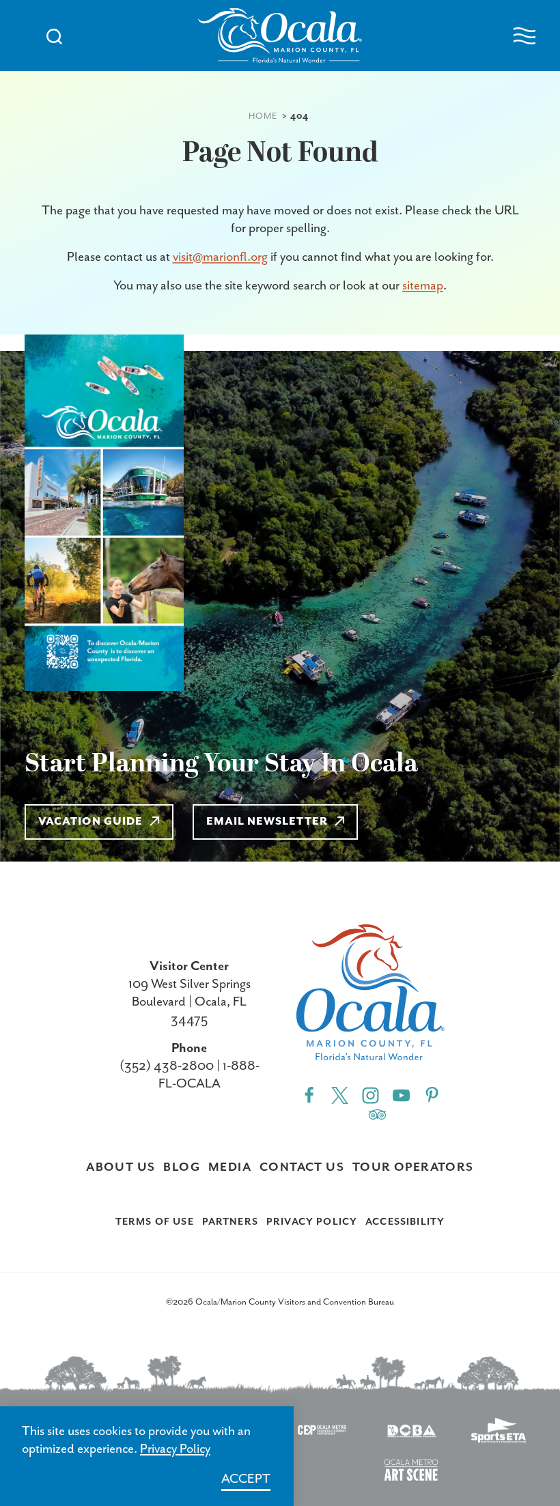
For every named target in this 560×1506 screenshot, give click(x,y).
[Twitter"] (339, 1094)
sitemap (422, 286)
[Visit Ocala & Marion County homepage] (280, 35)
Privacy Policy (311, 1222)
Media (229, 1167)
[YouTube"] (401, 1094)
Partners (230, 1222)
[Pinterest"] (431, 1094)
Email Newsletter (267, 822)
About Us (120, 1167)
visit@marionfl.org (220, 257)
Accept (245, 1479)
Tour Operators (413, 1167)
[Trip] (377, 1113)
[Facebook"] (309, 1094)
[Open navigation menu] (524, 35)
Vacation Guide (90, 822)
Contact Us (302, 1167)
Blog (181, 1167)
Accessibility (405, 1222)
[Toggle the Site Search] (54, 35)
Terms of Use (154, 1222)
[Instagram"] (370, 1094)
